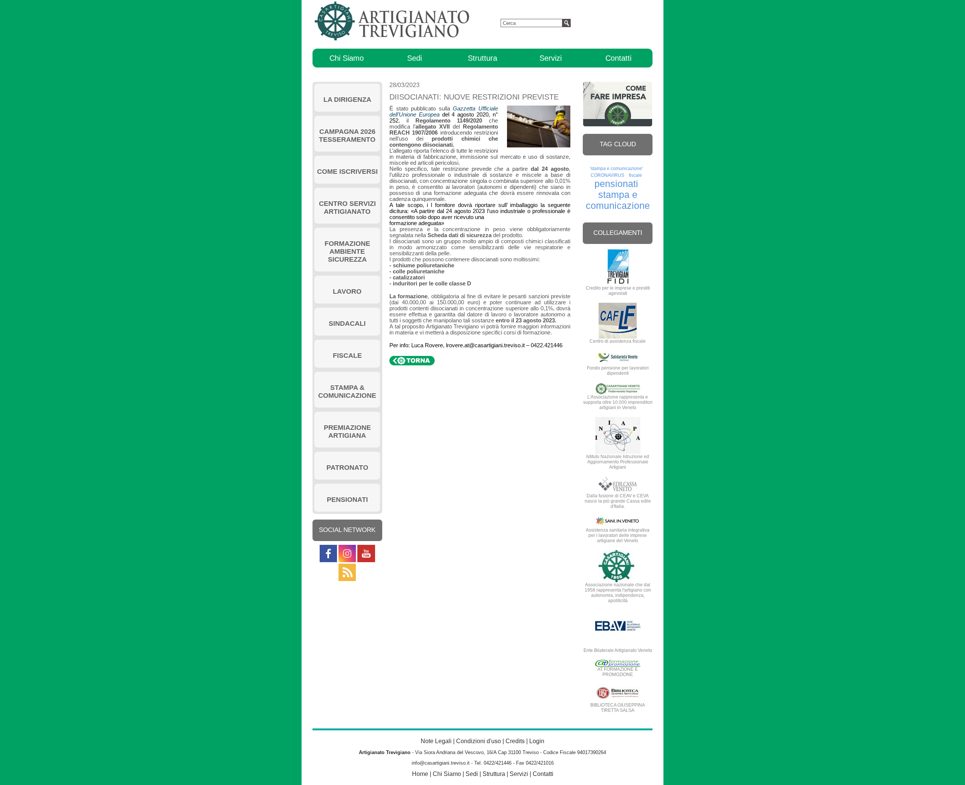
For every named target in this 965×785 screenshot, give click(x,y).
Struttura (482, 58)
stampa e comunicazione (618, 200)
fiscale (635, 175)
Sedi (414, 58)
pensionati (616, 183)
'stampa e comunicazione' (616, 168)
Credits (515, 741)
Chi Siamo (346, 58)
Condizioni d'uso (478, 741)
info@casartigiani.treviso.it (441, 763)
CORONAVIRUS (607, 175)
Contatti (618, 58)
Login (536, 741)
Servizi (550, 58)
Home (420, 774)
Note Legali (436, 741)
